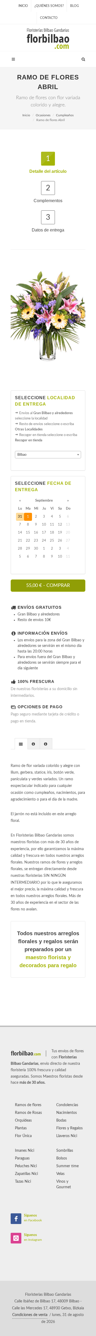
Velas (60, 1174)
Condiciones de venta (29, 1315)
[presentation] (21, 744)
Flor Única (23, 1136)
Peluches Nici (26, 1166)
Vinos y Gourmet (63, 1184)
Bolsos (61, 1158)
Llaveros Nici (66, 1136)
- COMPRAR (48, 585)
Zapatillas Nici (26, 1174)
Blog (74, 5)
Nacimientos (66, 1113)
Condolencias (67, 1105)
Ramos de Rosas (28, 1113)
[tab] (21, 743)
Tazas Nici (23, 1181)
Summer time (67, 1166)
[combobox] (48, 454)
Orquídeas (23, 1120)
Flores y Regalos (69, 1128)
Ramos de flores (28, 1105)
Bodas (61, 1120)
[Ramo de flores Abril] (48, 315)
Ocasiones (43, 115)
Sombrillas (64, 1151)
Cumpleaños (65, 115)
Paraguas (22, 1158)
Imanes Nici (24, 1151)
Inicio (23, 5)
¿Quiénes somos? (49, 5)
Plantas (21, 1128)
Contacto (49, 17)
